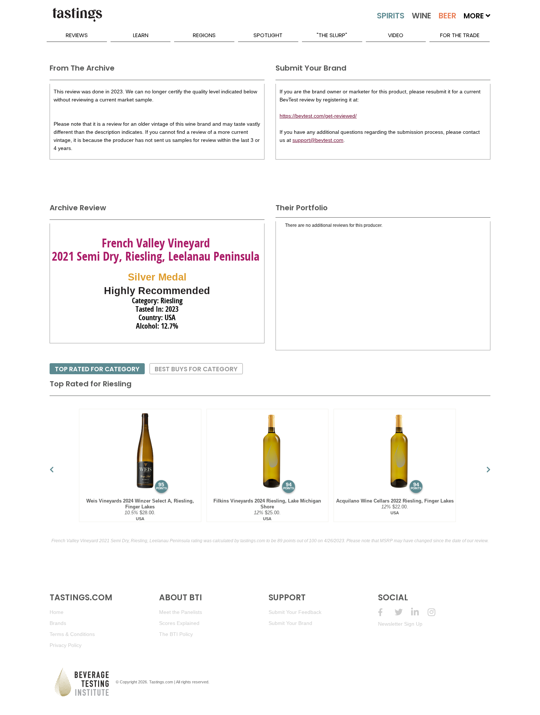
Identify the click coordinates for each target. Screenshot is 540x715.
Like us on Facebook (386, 612)
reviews (77, 35)
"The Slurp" (332, 35)
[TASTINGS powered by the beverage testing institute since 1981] (77, 18)
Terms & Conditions (72, 634)
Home (57, 612)
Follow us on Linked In (419, 612)
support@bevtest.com (317, 140)
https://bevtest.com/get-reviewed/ (318, 116)
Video (395, 35)
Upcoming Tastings (436, 612)
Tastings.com (161, 682)
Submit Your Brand (290, 623)
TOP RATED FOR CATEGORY (97, 369)
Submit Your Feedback (295, 612)
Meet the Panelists (180, 612)
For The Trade (459, 35)
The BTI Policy (176, 634)
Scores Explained (179, 623)
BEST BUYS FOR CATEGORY (196, 369)
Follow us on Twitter (403, 612)
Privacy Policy (66, 645)
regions (204, 35)
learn (140, 35)
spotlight (267, 35)
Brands (58, 623)
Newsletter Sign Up (400, 624)
